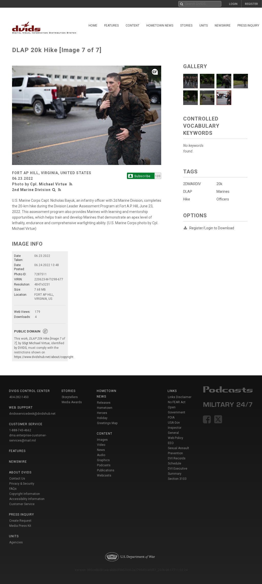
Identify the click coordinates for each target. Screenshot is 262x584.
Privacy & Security (21, 483)
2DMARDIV (192, 184)
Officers (222, 199)
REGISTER (251, 4)
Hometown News (159, 25)
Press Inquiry (21, 514)
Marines (223, 191)
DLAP (187, 191)
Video (101, 445)
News (101, 450)
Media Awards (72, 402)
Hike (186, 199)
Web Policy (175, 438)
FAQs (13, 489)
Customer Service (22, 504)
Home (93, 25)
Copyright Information (24, 494)
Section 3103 (177, 479)
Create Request (20, 520)
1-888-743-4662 (20, 430)
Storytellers (70, 397)
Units (203, 25)
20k (219, 184)
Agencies (16, 542)
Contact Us (17, 478)
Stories (186, 25)
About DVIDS (20, 472)
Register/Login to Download (211, 228)
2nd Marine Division (31, 190)
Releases (104, 402)
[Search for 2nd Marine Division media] (54, 190)
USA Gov (174, 422)
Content (132, 25)
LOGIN (233, 4)
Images (102, 440)
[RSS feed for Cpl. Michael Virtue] (71, 184)
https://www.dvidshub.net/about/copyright (43, 357)
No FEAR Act (176, 402)
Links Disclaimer (179, 397)
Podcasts (104, 465)
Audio (101, 455)
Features (111, 25)
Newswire (223, 25)
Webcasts (104, 475)
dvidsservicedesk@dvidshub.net (32, 413)
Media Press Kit (20, 526)
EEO (171, 443)
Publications (105, 470)
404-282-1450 (19, 397)
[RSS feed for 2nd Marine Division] (59, 190)
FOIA (171, 417)
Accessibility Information (27, 499)
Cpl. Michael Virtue (48, 184)
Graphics (103, 460)
